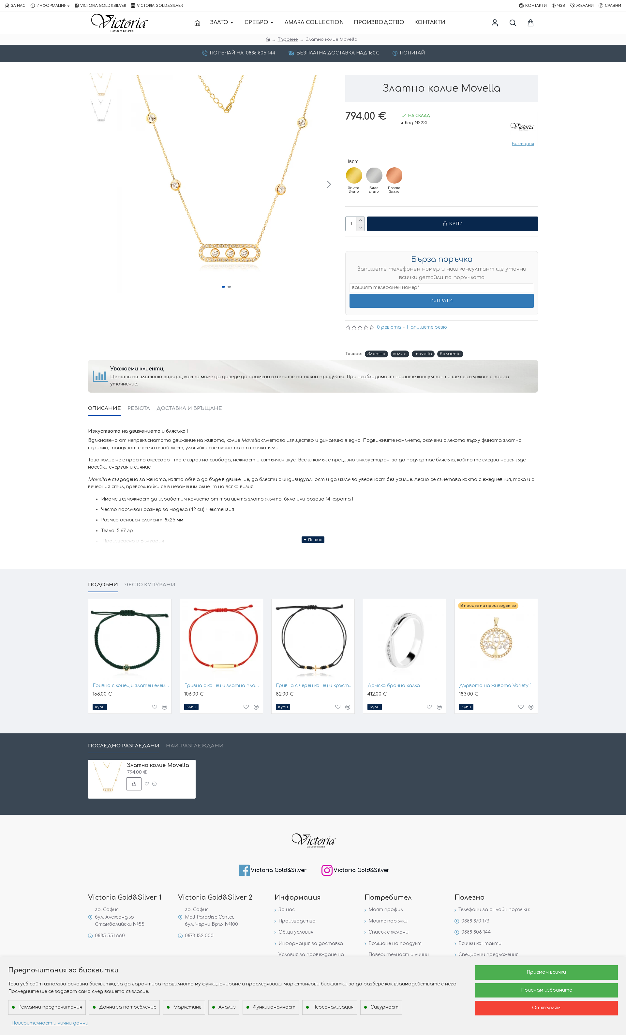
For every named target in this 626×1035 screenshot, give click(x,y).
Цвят (352, 161)
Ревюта (138, 408)
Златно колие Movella (158, 765)
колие (400, 354)
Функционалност (274, 1007)
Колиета (450, 354)
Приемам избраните (546, 990)
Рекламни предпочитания (50, 1007)
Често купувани (150, 585)
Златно (376, 354)
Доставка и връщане (189, 408)
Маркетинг (187, 1007)
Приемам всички (546, 972)
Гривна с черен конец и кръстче (314, 685)
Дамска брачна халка (393, 685)
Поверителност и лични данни (49, 1023)
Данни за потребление (127, 1007)
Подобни (103, 585)
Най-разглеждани (195, 746)
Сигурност (384, 1007)
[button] (123, 184)
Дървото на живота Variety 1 (495, 685)
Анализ (227, 1007)
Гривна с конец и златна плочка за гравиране (222, 685)
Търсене (288, 39)
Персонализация (332, 1007)
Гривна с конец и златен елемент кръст (131, 685)
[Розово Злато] (394, 175)
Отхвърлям (546, 1007)
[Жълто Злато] (354, 175)
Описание (104, 408)
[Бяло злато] (374, 175)
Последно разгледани (123, 746)
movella (423, 354)
